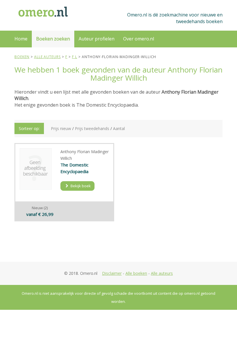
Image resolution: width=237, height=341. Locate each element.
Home (20, 39)
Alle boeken (136, 273)
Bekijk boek (80, 185)
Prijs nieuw (61, 128)
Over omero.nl (138, 39)
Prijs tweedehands (92, 128)
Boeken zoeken (53, 39)
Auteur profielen (96, 39)
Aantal (119, 128)
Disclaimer (112, 273)
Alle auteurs (162, 273)
